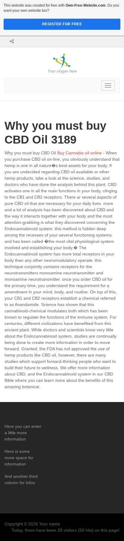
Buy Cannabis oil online (79, 152)
